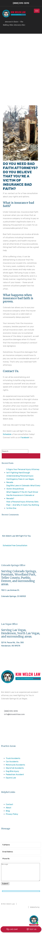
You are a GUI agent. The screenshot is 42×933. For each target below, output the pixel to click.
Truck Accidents (13, 758)
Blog (8, 811)
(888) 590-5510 (8, 609)
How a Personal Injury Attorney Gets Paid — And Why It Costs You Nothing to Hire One (22, 505)
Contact (9, 804)
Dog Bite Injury (12, 771)
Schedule (7, 434)
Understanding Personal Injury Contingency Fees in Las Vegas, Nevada (20, 479)
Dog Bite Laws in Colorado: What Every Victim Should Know (23, 487)
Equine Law (11, 778)
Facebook (25, 437)
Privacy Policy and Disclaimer (14, 907)
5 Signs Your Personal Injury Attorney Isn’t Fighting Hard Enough (22, 471)
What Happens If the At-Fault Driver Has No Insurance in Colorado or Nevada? (22, 495)
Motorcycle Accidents (15, 765)
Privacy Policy (12, 814)
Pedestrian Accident (15, 774)
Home (19, 67)
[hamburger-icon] (37, 11)
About (8, 808)
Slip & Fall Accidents (15, 768)
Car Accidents (12, 761)
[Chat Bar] (21, 929)
